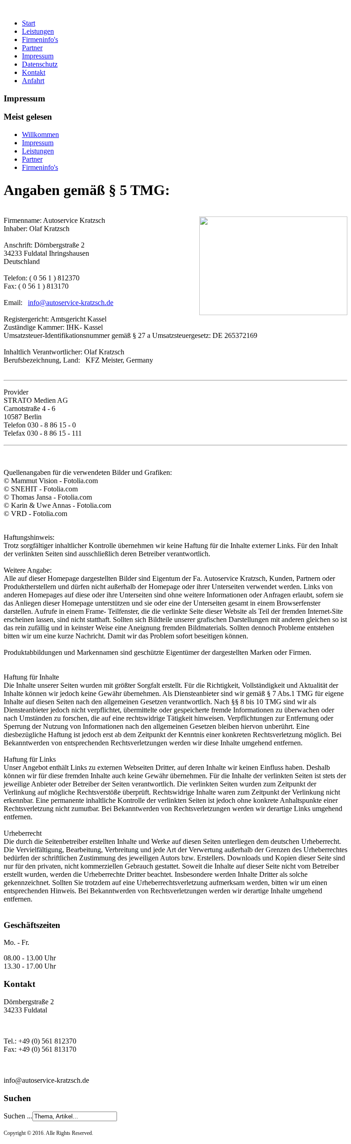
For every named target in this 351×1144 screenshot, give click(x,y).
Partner (32, 48)
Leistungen (38, 31)
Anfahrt (33, 80)
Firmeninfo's (40, 39)
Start (28, 23)
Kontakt (33, 72)
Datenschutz (40, 64)
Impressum (37, 56)
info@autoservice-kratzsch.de (70, 302)
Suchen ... (18, 1116)
